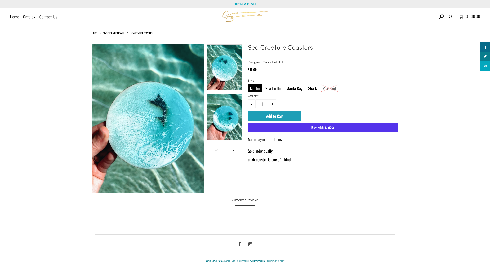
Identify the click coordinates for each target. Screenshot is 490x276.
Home (14, 16)
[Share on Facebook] (485, 47)
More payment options (265, 139)
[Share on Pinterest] (485, 66)
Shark (312, 88)
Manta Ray (294, 88)
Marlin (255, 88)
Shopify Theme (243, 261)
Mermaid (329, 88)
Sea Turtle (273, 88)
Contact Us (48, 16)
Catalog (29, 16)
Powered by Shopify (275, 261)
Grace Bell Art (229, 261)
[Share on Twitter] (485, 56)
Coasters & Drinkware (113, 33)
